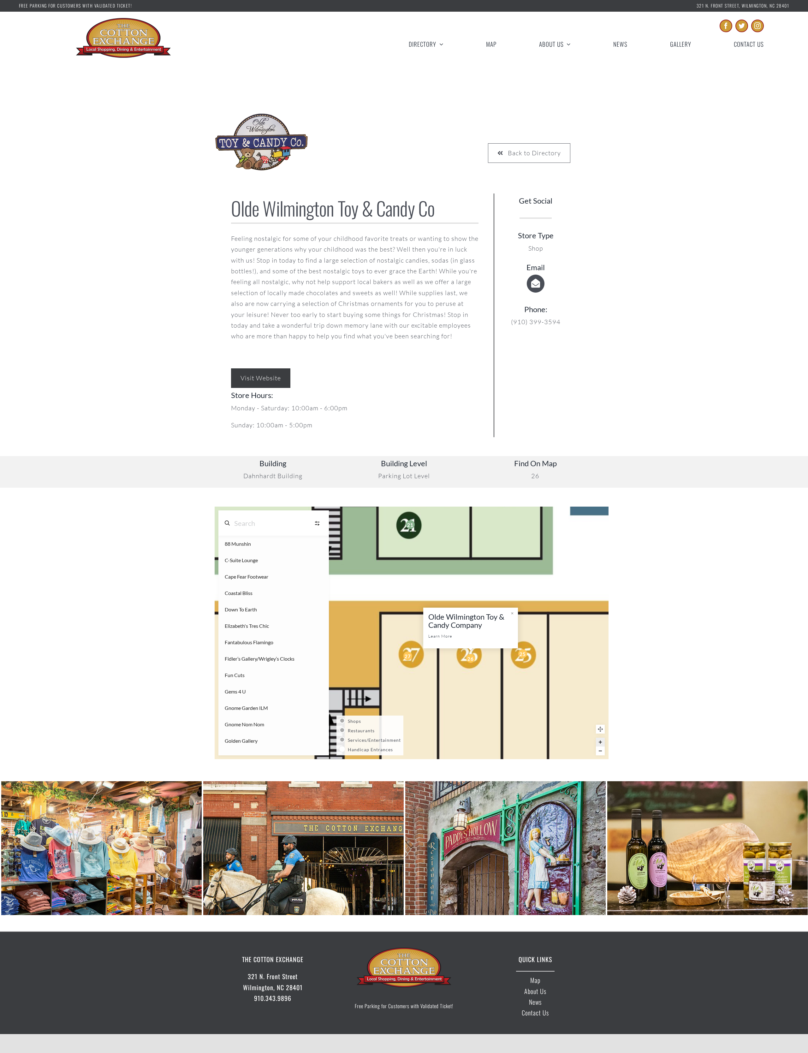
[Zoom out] (600, 751)
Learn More (440, 636)
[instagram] (757, 26)
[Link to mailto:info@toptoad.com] (535, 283)
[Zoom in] (600, 742)
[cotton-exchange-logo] (123, 21)
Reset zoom (600, 729)
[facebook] (726, 26)
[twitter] (741, 26)
